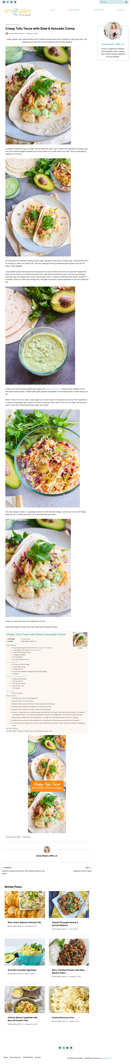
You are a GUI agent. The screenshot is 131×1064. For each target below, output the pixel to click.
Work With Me (15, 1057)
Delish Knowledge (52, 389)
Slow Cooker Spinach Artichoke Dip (24, 922)
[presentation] (25, 904)
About (5, 1057)
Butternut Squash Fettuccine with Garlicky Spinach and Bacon (23, 871)
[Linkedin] (11, 2)
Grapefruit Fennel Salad (82, 869)
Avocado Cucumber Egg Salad (22, 970)
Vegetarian (15, 24)
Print (81, 648)
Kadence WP (106, 1058)
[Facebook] (4, 2)
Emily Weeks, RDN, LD (18, 33)
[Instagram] (7, 2)
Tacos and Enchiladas (13, 837)
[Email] (67, 1048)
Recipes (38, 1057)
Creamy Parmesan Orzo (63, 1017)
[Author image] (6, 33)
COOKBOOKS (28, 1057)
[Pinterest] (15, 2)
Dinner (7, 24)
